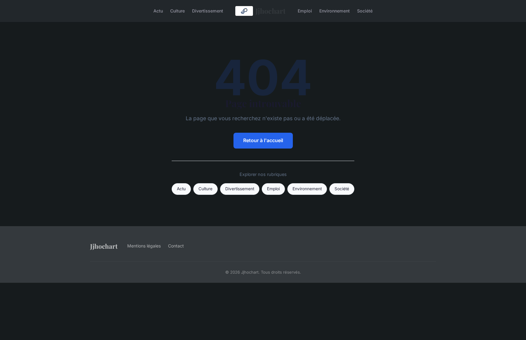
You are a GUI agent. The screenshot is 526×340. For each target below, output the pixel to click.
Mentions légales (144, 245)
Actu (158, 10)
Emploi (305, 10)
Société (365, 10)
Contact (176, 245)
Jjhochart (270, 11)
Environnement (334, 10)
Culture (177, 10)
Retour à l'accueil (263, 140)
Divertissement (207, 10)
